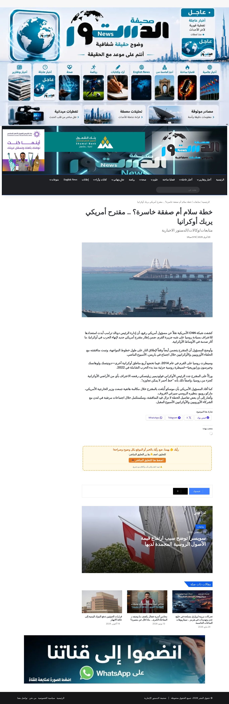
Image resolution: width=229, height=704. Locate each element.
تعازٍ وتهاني (118, 179)
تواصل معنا (22, 698)
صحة (143, 179)
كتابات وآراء (101, 179)
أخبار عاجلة (186, 179)
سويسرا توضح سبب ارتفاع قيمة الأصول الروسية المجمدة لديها (173, 541)
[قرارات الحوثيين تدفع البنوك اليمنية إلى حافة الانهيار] (102, 601)
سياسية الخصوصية (46, 698)
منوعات (55, 179)
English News (70, 179)
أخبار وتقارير (205, 179)
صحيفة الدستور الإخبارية (155, 698)
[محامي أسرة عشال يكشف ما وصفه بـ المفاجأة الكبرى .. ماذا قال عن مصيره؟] (147, 601)
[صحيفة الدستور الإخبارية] (190, 146)
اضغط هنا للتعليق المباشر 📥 (147, 460)
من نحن (32, 698)
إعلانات (85, 179)
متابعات (196, 202)
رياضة (132, 179)
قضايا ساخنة (169, 179)
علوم (155, 179)
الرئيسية (220, 179)
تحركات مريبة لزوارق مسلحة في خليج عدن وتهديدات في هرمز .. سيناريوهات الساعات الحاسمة (194, 619)
